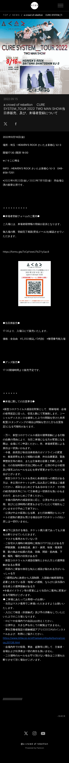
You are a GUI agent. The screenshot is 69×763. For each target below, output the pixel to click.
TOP (5, 15)
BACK (62, 716)
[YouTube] (43, 733)
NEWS (15, 15)
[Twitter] (26, 733)
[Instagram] (34, 733)
